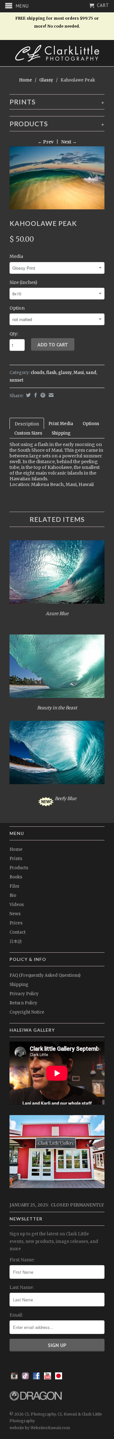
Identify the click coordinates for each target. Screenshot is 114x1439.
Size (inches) (23, 282)
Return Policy (23, 1003)
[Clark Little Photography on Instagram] (14, 1377)
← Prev (46, 142)
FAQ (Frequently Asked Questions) (45, 975)
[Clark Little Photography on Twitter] (25, 1377)
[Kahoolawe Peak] (57, 178)
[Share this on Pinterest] (42, 395)
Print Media (60, 423)
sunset (16, 380)
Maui (78, 372)
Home (16, 849)
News (15, 914)
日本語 (16, 941)
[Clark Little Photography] (57, 53)
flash (51, 372)
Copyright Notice (27, 1012)
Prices (16, 923)
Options (91, 423)
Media (16, 256)
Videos (17, 904)
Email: (16, 1315)
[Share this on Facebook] (35, 395)
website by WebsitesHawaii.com (40, 1427)
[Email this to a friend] (50, 395)
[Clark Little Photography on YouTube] (47, 1377)
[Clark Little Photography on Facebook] (36, 1377)
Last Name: (22, 1287)
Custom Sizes (28, 433)
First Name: (22, 1260)
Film (14, 886)
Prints (16, 858)
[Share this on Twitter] (27, 395)
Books (16, 877)
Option (17, 308)
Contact (18, 932)
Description (27, 424)
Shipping (61, 433)
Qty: (14, 334)
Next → (69, 142)
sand (91, 372)
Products (19, 868)
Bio (13, 895)
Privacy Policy (24, 993)
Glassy (46, 80)
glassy (65, 372)
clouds (37, 372)
